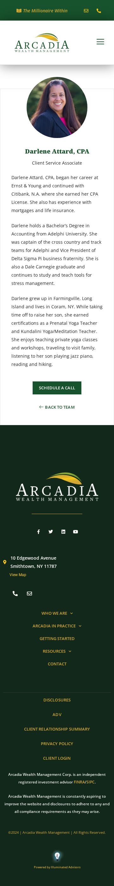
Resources (54, 651)
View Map (18, 575)
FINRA (79, 782)
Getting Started (57, 638)
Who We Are (54, 613)
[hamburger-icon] (100, 42)
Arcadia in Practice (54, 626)
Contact (57, 664)
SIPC (90, 782)
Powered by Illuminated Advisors (57, 867)
